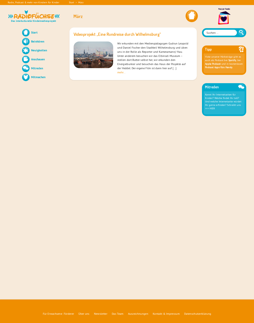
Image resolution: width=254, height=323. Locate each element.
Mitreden (37, 68)
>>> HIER (210, 108)
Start (71, 2)
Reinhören (37, 41)
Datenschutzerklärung (197, 313)
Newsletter (100, 313)
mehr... (121, 72)
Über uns (84, 313)
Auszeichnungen (138, 313)
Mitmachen (38, 77)
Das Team (118, 313)
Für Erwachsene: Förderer (58, 313)
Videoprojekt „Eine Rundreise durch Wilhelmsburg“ (117, 34)
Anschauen (38, 59)
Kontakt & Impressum (166, 313)
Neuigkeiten (39, 50)
